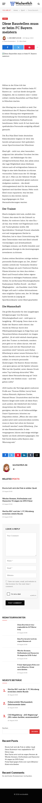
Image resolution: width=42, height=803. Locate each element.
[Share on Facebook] (7, 47)
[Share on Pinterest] (29, 47)
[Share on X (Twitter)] (18, 47)
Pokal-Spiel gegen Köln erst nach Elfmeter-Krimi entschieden (28, 667)
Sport (5, 18)
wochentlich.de (15, 38)
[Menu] (3, 3)
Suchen (5, 728)
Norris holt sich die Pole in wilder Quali (19, 488)
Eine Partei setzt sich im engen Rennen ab (21, 754)
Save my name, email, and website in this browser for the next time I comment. (21, 584)
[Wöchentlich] (21, 4)
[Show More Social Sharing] (37, 47)
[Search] (38, 3)
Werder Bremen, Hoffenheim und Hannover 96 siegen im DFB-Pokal (28, 653)
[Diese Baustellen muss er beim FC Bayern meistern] (21, 64)
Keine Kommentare (10, 41)
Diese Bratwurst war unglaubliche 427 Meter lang (26, 627)
